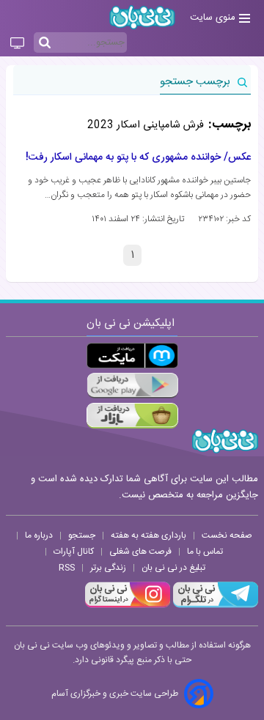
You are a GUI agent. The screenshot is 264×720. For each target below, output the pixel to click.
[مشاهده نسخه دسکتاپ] (17, 43)
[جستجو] (45, 43)
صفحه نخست (227, 535)
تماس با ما (205, 551)
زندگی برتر (108, 567)
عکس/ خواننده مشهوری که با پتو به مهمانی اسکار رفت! (138, 157)
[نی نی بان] (142, 17)
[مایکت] (132, 355)
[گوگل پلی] (132, 385)
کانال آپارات (74, 551)
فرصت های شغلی (140, 551)
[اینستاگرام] (127, 606)
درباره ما (39, 535)
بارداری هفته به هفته (148, 535)
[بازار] (132, 415)
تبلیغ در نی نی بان (173, 567)
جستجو (81, 535)
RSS (67, 567)
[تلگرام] (214, 606)
